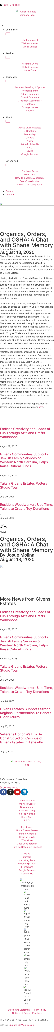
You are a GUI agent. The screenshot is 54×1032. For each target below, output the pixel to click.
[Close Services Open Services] (8, 57)
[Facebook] (3, 792)
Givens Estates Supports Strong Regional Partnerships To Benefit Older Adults (26, 713)
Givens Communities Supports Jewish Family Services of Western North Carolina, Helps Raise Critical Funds (24, 460)
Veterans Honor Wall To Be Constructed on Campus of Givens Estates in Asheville (21, 738)
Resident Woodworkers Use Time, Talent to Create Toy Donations (26, 507)
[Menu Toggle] (2, 25)
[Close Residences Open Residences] (8, 81)
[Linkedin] (24, 792)
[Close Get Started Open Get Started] (8, 165)
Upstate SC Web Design (21, 1025)
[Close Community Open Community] (8, 34)
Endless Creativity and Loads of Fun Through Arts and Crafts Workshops (25, 433)
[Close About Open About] (8, 121)
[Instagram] (10, 792)
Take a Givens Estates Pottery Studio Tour (23, 485)
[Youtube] (17, 792)
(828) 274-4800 (8, 787)
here (40, 407)
